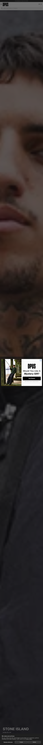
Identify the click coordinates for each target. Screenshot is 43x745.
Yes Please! (31, 378)
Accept (21, 742)
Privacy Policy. (28, 739)
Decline (34, 742)
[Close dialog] (41, 360)
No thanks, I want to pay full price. (32, 381)
